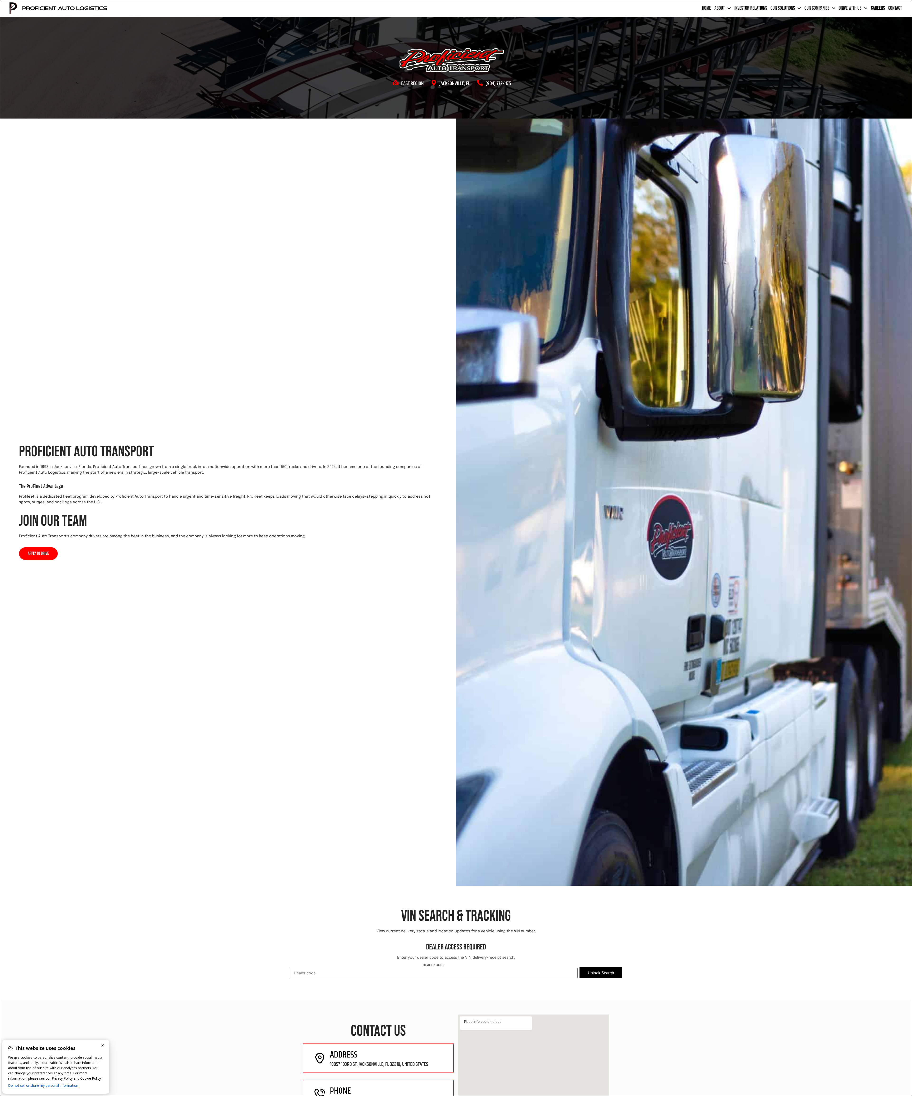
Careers (878, 8)
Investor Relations (750, 8)
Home (706, 8)
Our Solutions (782, 8)
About (719, 8)
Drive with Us (850, 8)
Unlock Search (601, 972)
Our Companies (816, 8)
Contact (895, 8)
